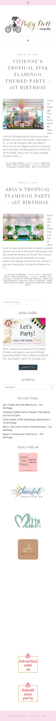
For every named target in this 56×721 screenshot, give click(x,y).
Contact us (28, 367)
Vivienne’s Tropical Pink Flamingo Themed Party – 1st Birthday (28, 74)
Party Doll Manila (28, 24)
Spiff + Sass (41, 716)
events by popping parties (27, 279)
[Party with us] (28, 462)
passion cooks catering (32, 281)
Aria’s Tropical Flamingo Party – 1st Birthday (28, 195)
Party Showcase (21, 165)
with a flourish (40, 167)
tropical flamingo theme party (28, 166)
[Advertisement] (28, 596)
